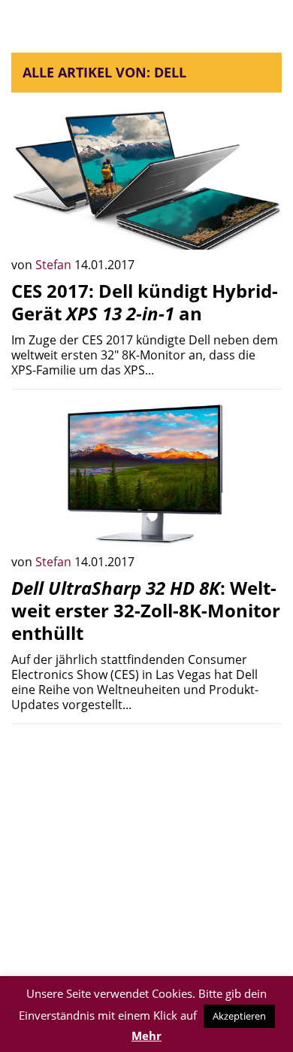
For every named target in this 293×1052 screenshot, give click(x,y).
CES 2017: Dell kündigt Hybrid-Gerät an (144, 302)
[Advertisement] (146, 840)
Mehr (146, 1035)
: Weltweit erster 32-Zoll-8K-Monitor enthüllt (145, 610)
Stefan (54, 264)
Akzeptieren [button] (239, 1016)
